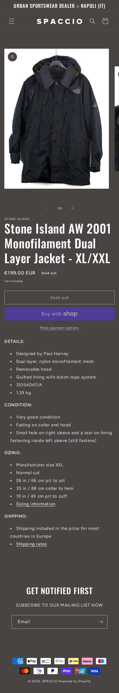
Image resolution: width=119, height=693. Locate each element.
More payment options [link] (59, 328)
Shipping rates (31, 544)
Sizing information (35, 504)
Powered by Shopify (74, 681)
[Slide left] (46, 208)
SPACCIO (50, 681)
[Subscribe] (100, 622)
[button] (11, 21)
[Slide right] (72, 208)
